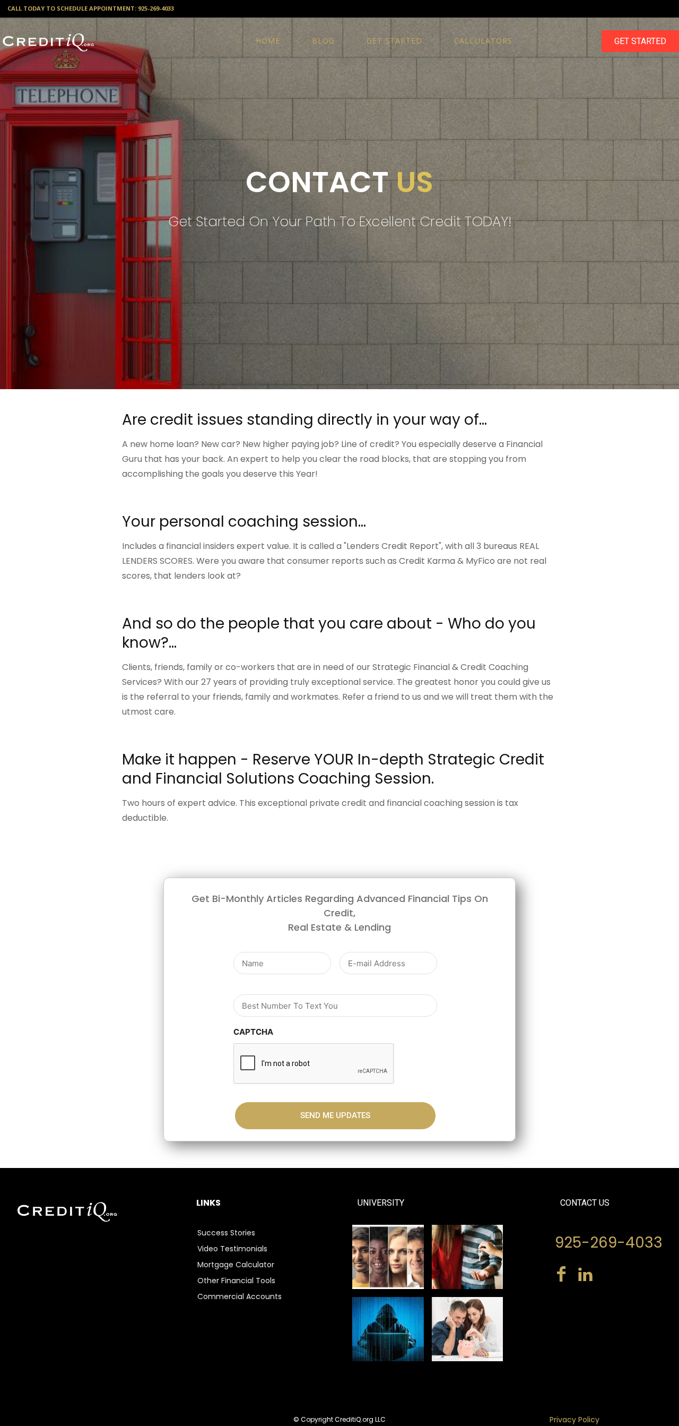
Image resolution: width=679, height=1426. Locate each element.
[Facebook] (561, 1275)
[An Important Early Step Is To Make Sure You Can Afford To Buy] (467, 1257)
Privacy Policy (574, 1419)
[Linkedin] (585, 1275)
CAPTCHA (253, 1032)
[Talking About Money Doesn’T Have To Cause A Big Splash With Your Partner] (467, 1329)
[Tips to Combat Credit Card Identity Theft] (388, 1329)
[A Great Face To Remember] (388, 1257)
